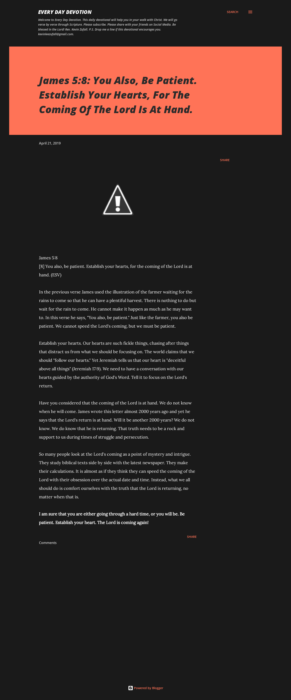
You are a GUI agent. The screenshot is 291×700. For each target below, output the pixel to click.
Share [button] (225, 160)
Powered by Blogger (148, 688)
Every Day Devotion (65, 11)
